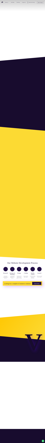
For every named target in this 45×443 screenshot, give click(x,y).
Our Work (12, 2)
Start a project (21, 52)
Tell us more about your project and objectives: (17, 395)
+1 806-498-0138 (30, 434)
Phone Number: (13, 388)
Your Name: (12, 381)
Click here (36, 283)
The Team (18, 2)
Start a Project (40, 2)
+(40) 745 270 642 (32, 2)
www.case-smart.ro (10, 186)
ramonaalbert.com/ (12, 230)
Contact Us (24, 2)
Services (6, 2)
